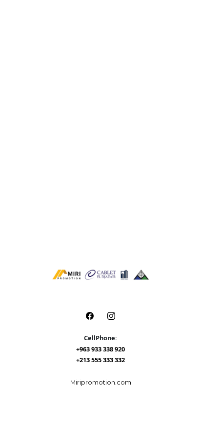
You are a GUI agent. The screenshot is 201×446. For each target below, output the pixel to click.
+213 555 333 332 (100, 359)
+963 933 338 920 (100, 349)
